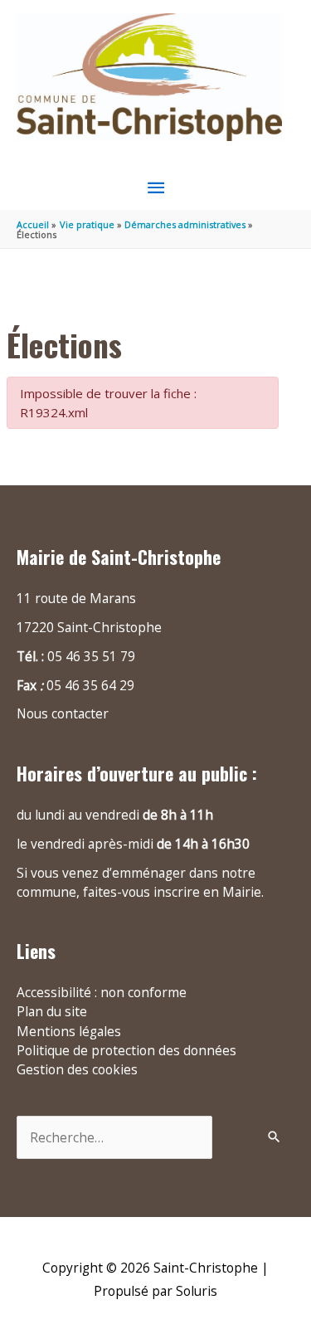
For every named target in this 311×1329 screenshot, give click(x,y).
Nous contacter (63, 713)
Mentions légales (69, 1031)
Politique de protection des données (126, 1050)
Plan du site (52, 1011)
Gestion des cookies (77, 1069)
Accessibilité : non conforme (102, 992)
